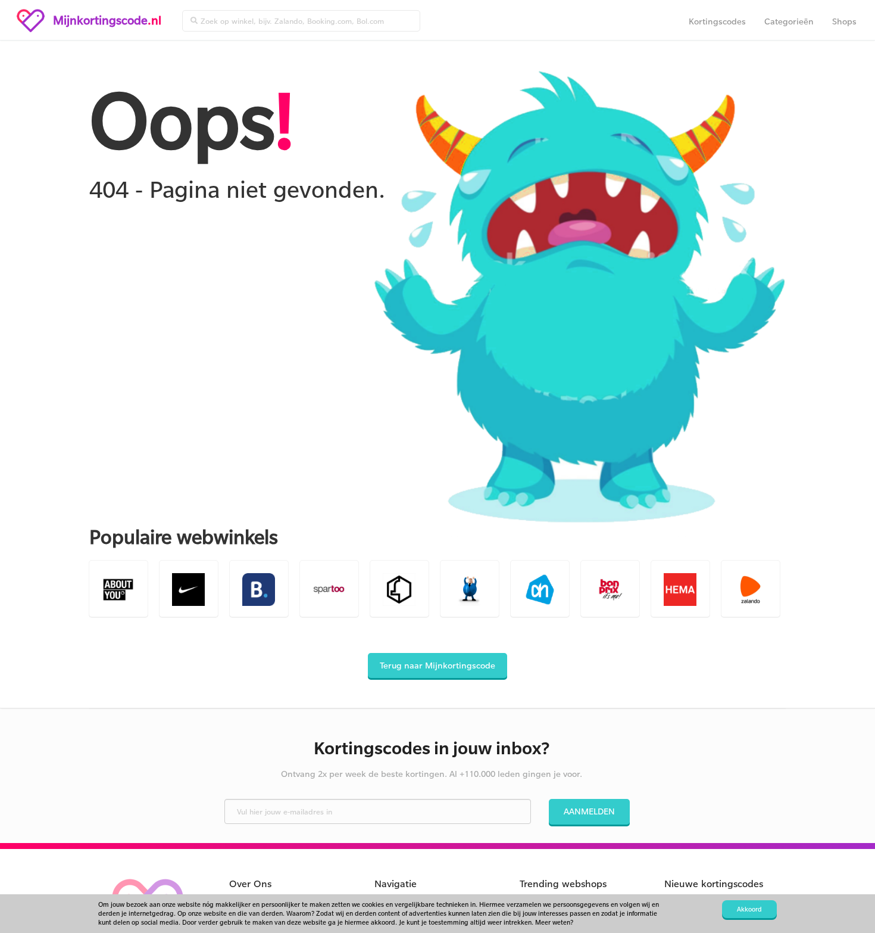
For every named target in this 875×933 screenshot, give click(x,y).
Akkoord (749, 909)
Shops (844, 21)
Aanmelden (589, 811)
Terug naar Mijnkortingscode (437, 665)
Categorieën (789, 21)
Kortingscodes (717, 21)
